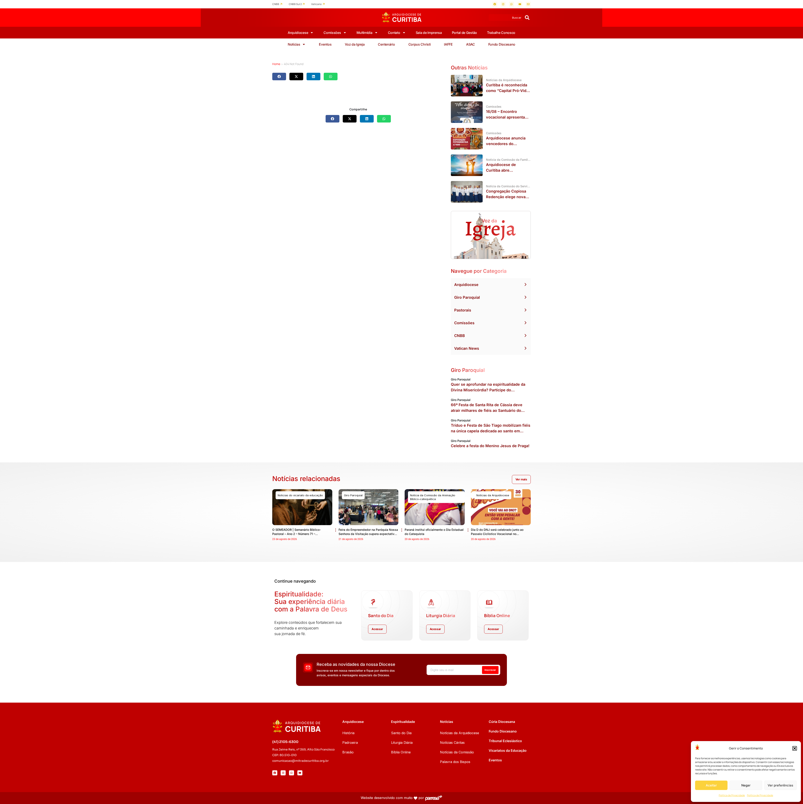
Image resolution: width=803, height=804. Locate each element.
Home (276, 64)
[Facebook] (494, 4)
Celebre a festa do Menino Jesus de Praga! (490, 446)
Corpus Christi (419, 44)
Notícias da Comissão (457, 752)
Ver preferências (780, 785)
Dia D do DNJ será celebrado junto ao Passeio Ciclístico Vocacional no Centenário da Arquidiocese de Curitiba (498, 534)
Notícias (294, 44)
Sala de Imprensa (429, 33)
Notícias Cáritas (452, 742)
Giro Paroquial (467, 297)
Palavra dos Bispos (455, 762)
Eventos (325, 44)
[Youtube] (519, 4)
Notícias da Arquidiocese (459, 733)
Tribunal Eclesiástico (505, 741)
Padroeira (350, 742)
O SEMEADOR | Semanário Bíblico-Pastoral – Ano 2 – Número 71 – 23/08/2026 (296, 534)
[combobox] (506, 17)
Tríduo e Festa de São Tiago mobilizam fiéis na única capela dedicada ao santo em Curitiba (490, 431)
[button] (795, 748)
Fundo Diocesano (501, 44)
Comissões (332, 33)
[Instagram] (503, 4)
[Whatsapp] (511, 4)
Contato (394, 33)
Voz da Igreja (354, 44)
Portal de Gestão (464, 33)
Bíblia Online (401, 752)
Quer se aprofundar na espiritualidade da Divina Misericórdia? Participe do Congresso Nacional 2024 (488, 390)
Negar (746, 785)
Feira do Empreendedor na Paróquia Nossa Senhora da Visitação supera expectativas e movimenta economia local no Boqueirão (368, 534)
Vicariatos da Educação (508, 750)
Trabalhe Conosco (501, 33)
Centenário (386, 44)
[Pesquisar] (527, 17)
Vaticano (316, 4)
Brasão (348, 752)
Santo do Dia (401, 733)
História (348, 733)
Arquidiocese (298, 33)
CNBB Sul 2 (295, 4)
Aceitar (711, 785)
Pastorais (462, 310)
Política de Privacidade (732, 795)
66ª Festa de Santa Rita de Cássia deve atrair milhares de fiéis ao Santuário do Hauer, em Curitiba (486, 410)
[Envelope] (528, 4)
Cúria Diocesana (502, 722)
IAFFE (448, 44)
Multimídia (364, 33)
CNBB (275, 4)
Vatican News (466, 348)
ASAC (470, 44)
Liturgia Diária (402, 742)
